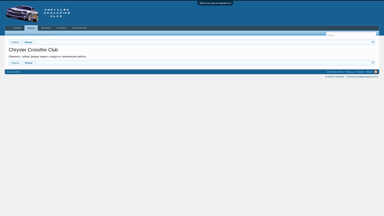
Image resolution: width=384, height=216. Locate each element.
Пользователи (79, 28)
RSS (375, 71)
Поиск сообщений (17, 33)
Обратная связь (335, 72)
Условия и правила (334, 76)
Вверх (369, 72)
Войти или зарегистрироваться (215, 3)
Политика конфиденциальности (362, 76)
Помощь (349, 72)
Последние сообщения (42, 33)
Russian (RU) (13, 72)
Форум (31, 28)
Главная (17, 28)
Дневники (46, 28)
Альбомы (61, 28)
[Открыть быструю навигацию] (372, 42)
